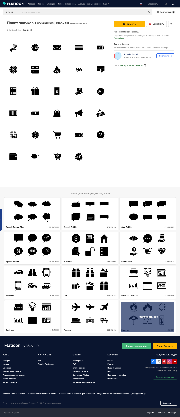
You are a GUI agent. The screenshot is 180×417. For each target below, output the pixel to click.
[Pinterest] (164, 361)
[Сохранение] (13, 47)
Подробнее (119, 38)
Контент (7, 354)
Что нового (112, 378)
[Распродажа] (100, 91)
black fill (27, 29)
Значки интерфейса (67, 3)
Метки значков (9, 378)
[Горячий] (57, 69)
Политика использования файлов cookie (76, 393)
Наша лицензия (114, 367)
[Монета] (13, 69)
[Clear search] (143, 12)
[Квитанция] (57, 91)
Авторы (31, 3)
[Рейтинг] (78, 69)
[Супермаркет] (13, 135)
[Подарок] (35, 91)
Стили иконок (79, 367)
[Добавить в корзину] (57, 156)
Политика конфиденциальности (41, 393)
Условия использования (14, 393)
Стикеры (51, 3)
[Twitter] (158, 361)
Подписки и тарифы (116, 375)
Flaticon (161, 412)
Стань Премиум (165, 346)
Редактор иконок (80, 371)
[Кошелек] (13, 156)
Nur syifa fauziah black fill (131, 65)
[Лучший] (78, 156)
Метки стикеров (10, 382)
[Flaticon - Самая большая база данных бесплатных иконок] (13, 3)
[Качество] (35, 135)
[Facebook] (153, 361)
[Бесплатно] (35, 47)
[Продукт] (78, 91)
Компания (112, 354)
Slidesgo (172, 412)
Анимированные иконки (89, 3)
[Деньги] (57, 47)
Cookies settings (138, 394)
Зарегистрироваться (165, 377)
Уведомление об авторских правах (113, 393)
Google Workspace (46, 364)
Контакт (110, 364)
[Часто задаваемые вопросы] (100, 135)
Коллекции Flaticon (81, 375)
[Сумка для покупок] (57, 113)
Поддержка (78, 360)
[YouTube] (174, 361)
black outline (14, 29)
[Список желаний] (13, 91)
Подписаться (78, 378)
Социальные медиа (167, 354)
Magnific (150, 412)
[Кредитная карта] (78, 47)
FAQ (74, 364)
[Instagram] (169, 361)
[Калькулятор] (35, 69)
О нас (109, 360)
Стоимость (153, 3)
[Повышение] (78, 113)
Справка (77, 354)
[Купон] (100, 47)
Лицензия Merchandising (84, 382)
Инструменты (45, 354)
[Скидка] (35, 113)
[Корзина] (57, 135)
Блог (109, 371)
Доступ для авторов (136, 346)
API (39, 360)
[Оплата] (100, 69)
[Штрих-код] (13, 113)
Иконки (41, 3)
